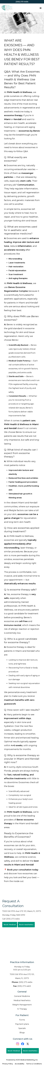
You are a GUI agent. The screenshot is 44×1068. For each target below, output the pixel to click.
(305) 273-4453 (22, 986)
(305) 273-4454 (22, 982)
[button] (40, 8)
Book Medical (10, 924)
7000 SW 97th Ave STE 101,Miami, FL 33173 (22, 976)
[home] (6, 8)
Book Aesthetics (26, 924)
